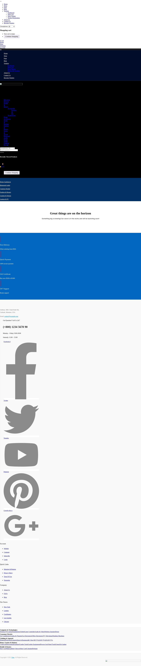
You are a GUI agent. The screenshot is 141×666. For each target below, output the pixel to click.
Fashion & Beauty (5, 192)
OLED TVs (49, 640)
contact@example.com (11, 316)
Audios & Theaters (16, 636)
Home (6, 4)
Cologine (29, 648)
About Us (7, 19)
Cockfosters (7, 614)
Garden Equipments (34, 644)
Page (5, 7)
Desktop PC (3, 632)
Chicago (6, 621)
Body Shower (16, 648)
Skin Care (23, 648)
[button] (2, 40)
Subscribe (7, 556)
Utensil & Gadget (61, 644)
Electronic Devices (7, 100)
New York (7, 607)
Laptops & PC (4, 199)
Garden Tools (23, 644)
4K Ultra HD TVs (33, 640)
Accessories (11, 108)
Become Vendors (9, 23)
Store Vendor (12, 16)
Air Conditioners (5, 636)
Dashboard (11, 13)
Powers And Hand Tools (47, 644)
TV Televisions (47, 636)
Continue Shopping (11, 36)
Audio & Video (39, 632)
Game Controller (29, 632)
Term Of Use (8, 576)
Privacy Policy (8, 573)
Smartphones (12, 115)
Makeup (8, 648)
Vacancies (7, 580)
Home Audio (6, 140)
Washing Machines (58, 636)
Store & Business (22, 640)
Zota (13, 657)
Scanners (14, 640)
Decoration (10, 644)
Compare (6, 552)
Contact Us (7, 21)
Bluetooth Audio (7, 137)
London (6, 610)
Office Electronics (37, 636)
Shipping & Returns (10, 569)
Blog (5, 9)
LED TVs (42, 640)
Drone (57, 632)
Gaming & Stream (5, 196)
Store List (11, 14)
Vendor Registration (14, 18)
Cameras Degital (6, 144)
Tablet (22, 632)
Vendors (6, 11)
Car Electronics (27, 636)
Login (5, 559)
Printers (2, 640)
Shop (5, 6)
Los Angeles (7, 618)
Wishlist (6, 548)
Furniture (16, 644)
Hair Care (3, 648)
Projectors (8, 640)
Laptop (10, 632)
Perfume (35, 648)
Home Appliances (7, 118)
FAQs (5, 593)
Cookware (3, 644)
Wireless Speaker (50, 632)
